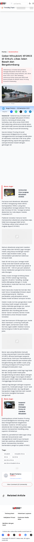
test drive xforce (9, 460)
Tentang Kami (9, 513)
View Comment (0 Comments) (17, 484)
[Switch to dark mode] (30, 3)
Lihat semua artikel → (16, 478)
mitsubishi (7, 454)
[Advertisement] (17, 32)
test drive (15, 457)
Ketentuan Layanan (24, 513)
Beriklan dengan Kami (8, 524)
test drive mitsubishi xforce (12, 463)
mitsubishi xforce (20, 454)
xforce (6, 457)
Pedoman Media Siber (23, 518)
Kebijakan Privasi (9, 517)
